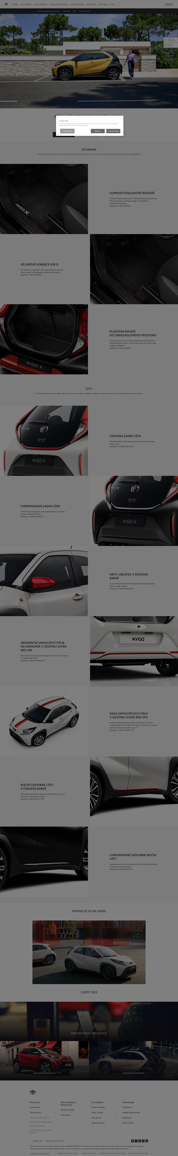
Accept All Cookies (113, 131)
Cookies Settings (67, 131)
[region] (89, 126)
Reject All (98, 131)
